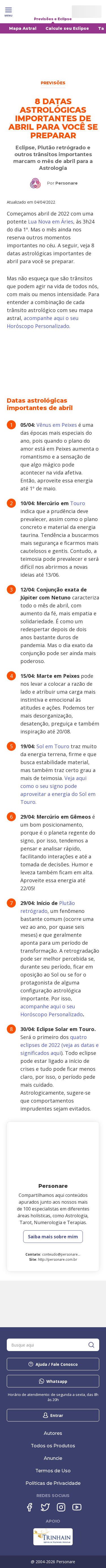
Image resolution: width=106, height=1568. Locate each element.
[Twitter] (45, 1507)
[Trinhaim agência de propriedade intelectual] (53, 1543)
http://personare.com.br (57, 1259)
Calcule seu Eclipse (67, 28)
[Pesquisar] (91, 1344)
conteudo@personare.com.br (66, 1254)
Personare (66, 183)
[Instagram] (61, 1507)
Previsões (53, 82)
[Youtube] (76, 1507)
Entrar (56, 1415)
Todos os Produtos (53, 1445)
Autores (53, 1433)
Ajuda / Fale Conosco (57, 1364)
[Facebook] (29, 1507)
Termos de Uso (53, 1470)
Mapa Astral (22, 28)
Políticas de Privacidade (53, 1483)
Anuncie (53, 1458)
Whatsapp (56, 1381)
